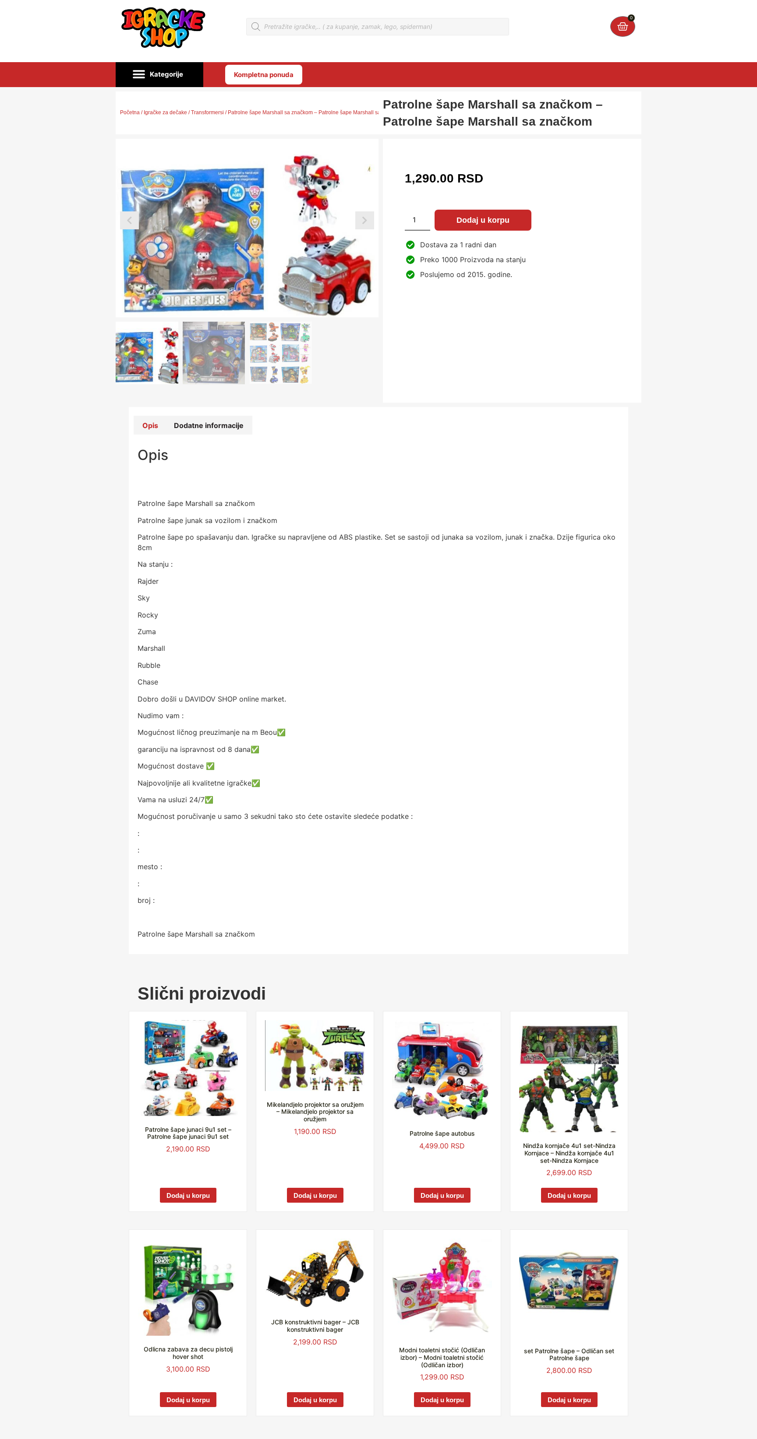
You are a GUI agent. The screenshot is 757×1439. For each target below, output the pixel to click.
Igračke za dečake (165, 112)
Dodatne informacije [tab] (209, 425)
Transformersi (207, 112)
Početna (130, 112)
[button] (159, 75)
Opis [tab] (150, 425)
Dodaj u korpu (482, 220)
